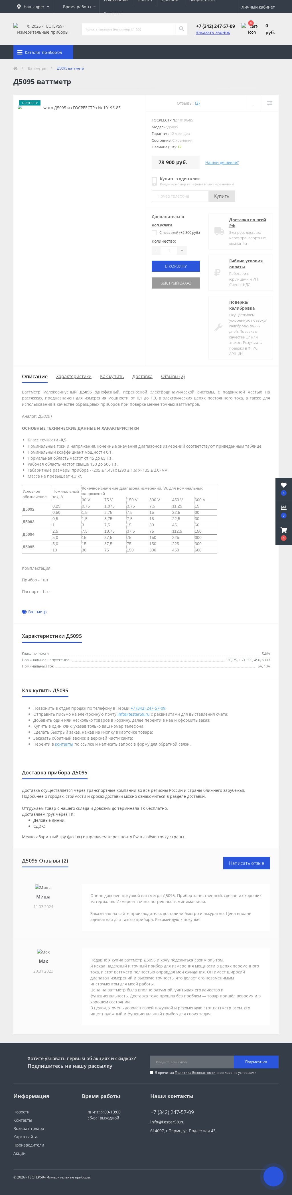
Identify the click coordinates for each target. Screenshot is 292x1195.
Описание (35, 376)
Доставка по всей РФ (247, 222)
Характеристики (74, 376)
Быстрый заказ (176, 283)
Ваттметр (37, 611)
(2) (197, 103)
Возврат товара (28, 1128)
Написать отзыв (246, 863)
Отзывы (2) (173, 376)
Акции (19, 1153)
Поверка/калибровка (242, 305)
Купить (222, 196)
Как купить (112, 376)
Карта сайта (25, 1136)
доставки (196, 796)
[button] (33, 6)
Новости (21, 1112)
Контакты (113, 13)
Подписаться (256, 1061)
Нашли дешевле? (222, 162)
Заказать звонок (213, 32)
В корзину (176, 266)
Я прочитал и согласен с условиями (206, 1072)
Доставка (142, 376)
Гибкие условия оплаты (246, 263)
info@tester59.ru (167, 1122)
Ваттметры (37, 68)
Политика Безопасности (195, 1072)
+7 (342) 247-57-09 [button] (172, 1112)
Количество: (164, 241)
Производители (28, 1145)
